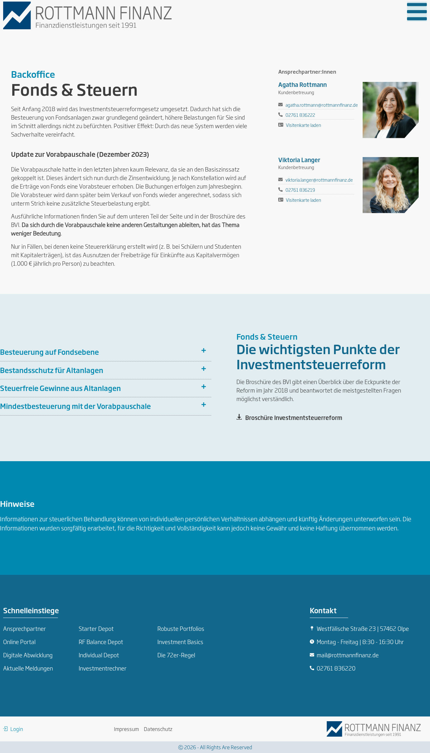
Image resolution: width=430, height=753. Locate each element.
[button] (417, 11)
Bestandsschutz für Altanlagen (51, 370)
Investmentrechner (103, 668)
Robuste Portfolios (180, 628)
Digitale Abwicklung (28, 655)
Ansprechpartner (24, 628)
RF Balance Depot (101, 641)
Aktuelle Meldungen (28, 668)
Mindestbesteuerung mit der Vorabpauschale (75, 406)
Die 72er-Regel (176, 655)
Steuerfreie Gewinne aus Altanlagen (60, 388)
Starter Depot (96, 628)
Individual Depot (99, 655)
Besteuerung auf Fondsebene (49, 352)
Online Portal (19, 641)
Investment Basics (180, 641)
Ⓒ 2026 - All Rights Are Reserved (215, 747)
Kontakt (323, 610)
